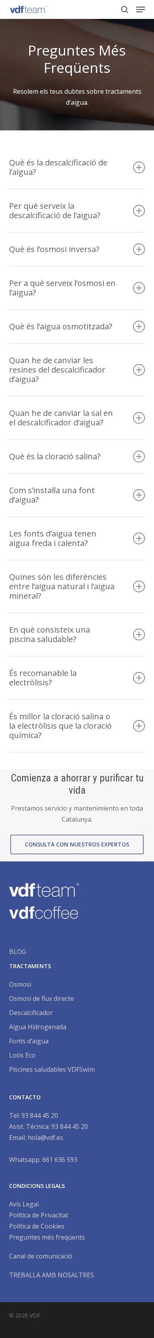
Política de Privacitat (38, 1215)
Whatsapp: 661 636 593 (43, 1159)
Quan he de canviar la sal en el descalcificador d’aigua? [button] (61, 418)
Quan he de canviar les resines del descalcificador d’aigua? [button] (57, 369)
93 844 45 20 (39, 1115)
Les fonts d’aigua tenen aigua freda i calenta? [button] (52, 538)
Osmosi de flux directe (41, 998)
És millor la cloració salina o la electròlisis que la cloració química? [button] (60, 725)
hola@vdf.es (45, 1137)
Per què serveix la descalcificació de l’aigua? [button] (54, 210)
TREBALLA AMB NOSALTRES (51, 1275)
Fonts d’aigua (29, 1041)
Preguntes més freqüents (47, 1237)
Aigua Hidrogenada (37, 1027)
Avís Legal (24, 1204)
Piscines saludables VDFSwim (52, 1069)
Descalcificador (31, 1012)
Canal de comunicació (40, 1256)
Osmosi (20, 984)
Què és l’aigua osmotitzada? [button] (60, 326)
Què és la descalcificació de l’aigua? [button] (58, 167)
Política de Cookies (36, 1226)
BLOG (17, 951)
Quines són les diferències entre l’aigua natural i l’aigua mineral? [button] (62, 586)
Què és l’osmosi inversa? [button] (54, 249)
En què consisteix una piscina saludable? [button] (49, 634)
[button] (140, 9)
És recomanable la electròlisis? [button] (43, 678)
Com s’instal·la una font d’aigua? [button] (52, 495)
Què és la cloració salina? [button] (54, 456)
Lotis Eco (22, 1055)
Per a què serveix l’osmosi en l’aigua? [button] (62, 288)
